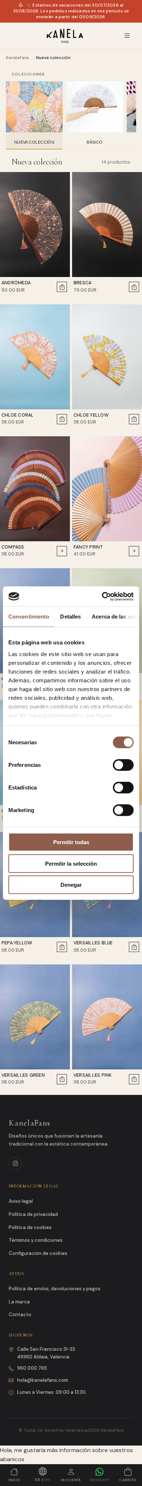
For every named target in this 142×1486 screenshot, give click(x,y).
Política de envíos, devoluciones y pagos (54, 1289)
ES (37, 1479)
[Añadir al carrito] (62, 287)
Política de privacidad (33, 1214)
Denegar (71, 885)
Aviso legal (21, 1201)
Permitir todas (71, 842)
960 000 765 (32, 1368)
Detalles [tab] (70, 616)
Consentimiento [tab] (28, 616)
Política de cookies (30, 1227)
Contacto (20, 1314)
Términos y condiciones (36, 1240)
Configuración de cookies (38, 1253)
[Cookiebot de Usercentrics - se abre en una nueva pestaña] (102, 596)
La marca (19, 1302)
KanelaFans (17, 58)
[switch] (123, 765)
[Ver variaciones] (62, 551)
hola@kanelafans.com (42, 1380)
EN (47, 1479)
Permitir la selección (71, 863)
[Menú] (127, 35)
